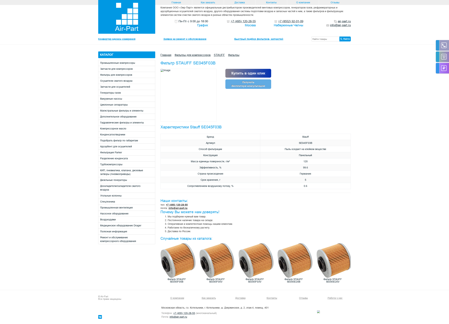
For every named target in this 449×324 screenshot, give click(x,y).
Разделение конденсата (114, 158)
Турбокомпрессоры (111, 164)
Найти (346, 38)
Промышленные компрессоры (117, 62)
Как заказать (208, 2)
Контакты (271, 2)
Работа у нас (335, 298)
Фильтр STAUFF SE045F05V (215, 280)
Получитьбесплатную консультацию (248, 84)
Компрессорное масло (113, 128)
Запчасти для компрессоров (116, 68)
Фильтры (233, 55)
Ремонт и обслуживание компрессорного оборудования (118, 239)
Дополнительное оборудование (118, 116)
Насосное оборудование (114, 213)
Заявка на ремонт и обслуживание (184, 39)
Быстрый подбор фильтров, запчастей (258, 39)
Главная (176, 2)
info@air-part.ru (178, 208)
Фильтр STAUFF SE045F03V (255, 280)
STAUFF (219, 55)
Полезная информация (113, 231)
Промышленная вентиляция (116, 207)
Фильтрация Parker (111, 152)
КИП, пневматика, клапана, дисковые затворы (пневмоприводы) (121, 172)
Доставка (239, 2)
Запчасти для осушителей (115, 86)
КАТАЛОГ (106, 54)
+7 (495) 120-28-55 (177, 205)
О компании (303, 2)
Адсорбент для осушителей (116, 146)
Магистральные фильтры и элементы (121, 110)
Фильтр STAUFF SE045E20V (332, 280)
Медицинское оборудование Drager (120, 225)
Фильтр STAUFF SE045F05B (176, 280)
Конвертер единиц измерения (116, 39)
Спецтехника (107, 201)
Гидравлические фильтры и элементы (122, 122)
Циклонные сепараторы (114, 104)
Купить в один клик (248, 73)
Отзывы (335, 2)
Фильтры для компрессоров (116, 74)
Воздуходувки (108, 219)
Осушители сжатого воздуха (116, 80)
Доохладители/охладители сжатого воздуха (120, 188)
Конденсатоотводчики (112, 134)
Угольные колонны (111, 195)
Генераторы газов (110, 92)
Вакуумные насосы (111, 98)
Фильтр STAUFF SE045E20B (293, 280)
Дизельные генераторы (113, 180)
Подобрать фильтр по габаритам (119, 140)
